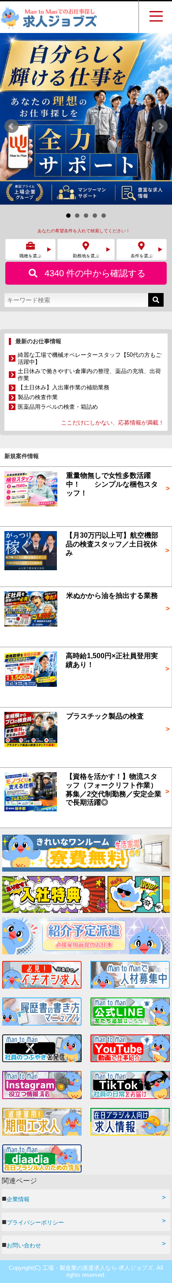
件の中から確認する (95, 101)
